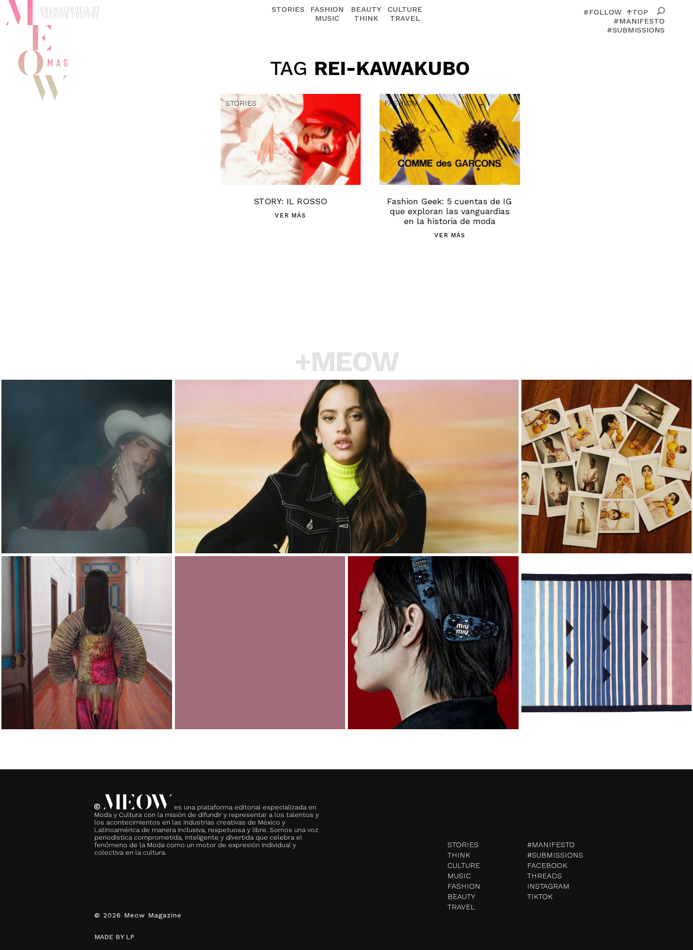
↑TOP (637, 12)
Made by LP (114, 937)
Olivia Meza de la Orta (259, 666)
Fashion (327, 9)
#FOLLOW (602, 12)
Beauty (366, 9)
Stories (288, 9)
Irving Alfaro (346, 481)
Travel (405, 18)
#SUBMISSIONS (636, 29)
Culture (405, 9)
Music (327, 18)
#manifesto (639, 21)
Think (366, 18)
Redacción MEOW (87, 500)
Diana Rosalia (86, 670)
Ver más (290, 215)
